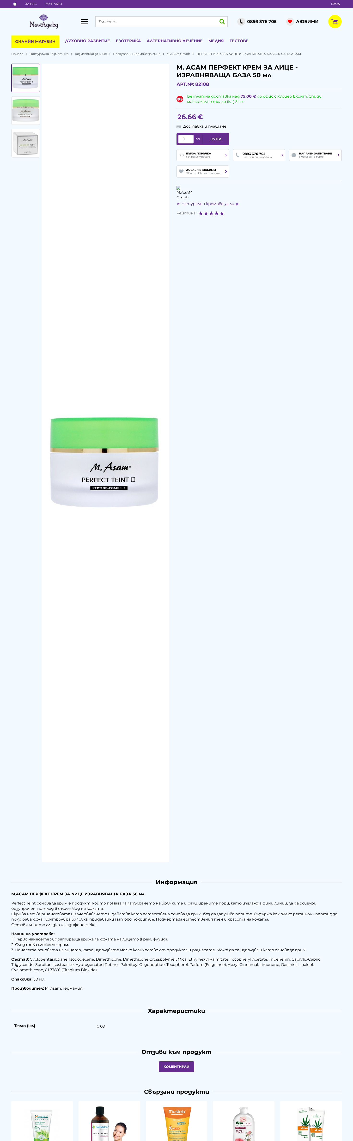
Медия (216, 41)
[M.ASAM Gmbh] (184, 192)
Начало (17, 54)
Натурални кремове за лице (136, 54)
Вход (335, 4)
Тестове (239, 41)
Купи (215, 139)
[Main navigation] (84, 22)
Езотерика (128, 41)
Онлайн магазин (35, 41)
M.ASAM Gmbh (178, 54)
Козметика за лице (91, 54)
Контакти (53, 4)
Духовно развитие (87, 41)
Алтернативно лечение (175, 41)
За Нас (31, 4)
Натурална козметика (49, 54)
